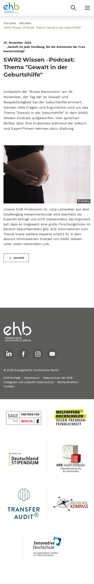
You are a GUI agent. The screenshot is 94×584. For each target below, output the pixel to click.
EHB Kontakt (12, 377)
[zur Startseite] (17, 331)
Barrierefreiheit (67, 382)
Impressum (32, 377)
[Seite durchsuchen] (73, 7)
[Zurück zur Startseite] (11, 7)
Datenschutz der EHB (57, 377)
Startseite (9, 23)
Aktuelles (25, 23)
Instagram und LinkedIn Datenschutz (28, 382)
